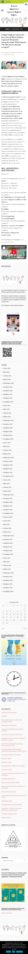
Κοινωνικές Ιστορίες (6, 769)
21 (21, 617)
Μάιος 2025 (6, 409)
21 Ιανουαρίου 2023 (8, 54)
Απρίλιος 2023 (7, 487)
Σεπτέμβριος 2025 (8, 401)
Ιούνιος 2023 (6, 480)
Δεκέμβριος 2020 (8, 580)
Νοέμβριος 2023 (7, 468)
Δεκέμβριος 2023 (8, 465)
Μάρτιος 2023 (7, 491)
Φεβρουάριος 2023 (8, 494)
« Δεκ (2, 628)
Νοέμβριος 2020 (7, 584)
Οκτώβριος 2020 (7, 587)
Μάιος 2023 (6, 483)
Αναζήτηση (4, 857)
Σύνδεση (8, 1)
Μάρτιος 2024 (7, 454)
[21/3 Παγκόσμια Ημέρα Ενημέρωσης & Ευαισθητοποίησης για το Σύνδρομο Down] (14, 664)
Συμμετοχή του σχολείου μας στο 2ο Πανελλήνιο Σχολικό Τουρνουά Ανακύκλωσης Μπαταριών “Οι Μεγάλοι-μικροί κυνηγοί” (13, 40)
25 (10, 620)
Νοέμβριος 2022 (7, 506)
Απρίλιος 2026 (7, 375)
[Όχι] (26, 947)
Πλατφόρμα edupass (6, 801)
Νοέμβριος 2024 (7, 431)
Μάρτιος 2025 (7, 416)
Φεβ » (25, 628)
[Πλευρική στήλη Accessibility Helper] (26, 4)
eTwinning (4, 716)
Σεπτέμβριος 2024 (8, 439)
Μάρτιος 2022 (7, 532)
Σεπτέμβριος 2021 (8, 554)
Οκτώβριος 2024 (7, 435)
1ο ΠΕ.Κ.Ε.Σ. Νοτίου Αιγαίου (9, 712)
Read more (19, 951)
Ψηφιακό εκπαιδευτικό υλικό (9, 813)
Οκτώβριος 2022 (7, 509)
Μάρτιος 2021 (7, 569)
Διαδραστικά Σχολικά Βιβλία (9, 725)
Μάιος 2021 (6, 561)
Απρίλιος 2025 (7, 413)
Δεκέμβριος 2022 (8, 502)
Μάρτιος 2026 (7, 379)
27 (17, 620)
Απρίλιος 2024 (7, 450)
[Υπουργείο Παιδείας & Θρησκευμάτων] (14, 701)
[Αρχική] (2, 2)
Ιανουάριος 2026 (7, 387)
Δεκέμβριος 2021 (8, 543)
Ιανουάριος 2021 (7, 576)
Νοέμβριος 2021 (7, 547)
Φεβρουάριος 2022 (8, 535)
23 (3, 620)
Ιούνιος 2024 (6, 442)
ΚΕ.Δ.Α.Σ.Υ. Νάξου (6, 758)
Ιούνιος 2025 (6, 405)
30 (3, 623)
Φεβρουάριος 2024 (8, 457)
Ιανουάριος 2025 (7, 424)
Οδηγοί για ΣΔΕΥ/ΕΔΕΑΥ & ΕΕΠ (10, 782)
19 (14, 617)
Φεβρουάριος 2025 (8, 420)
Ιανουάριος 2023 (7, 498)
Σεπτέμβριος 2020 (8, 591)
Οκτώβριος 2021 (7, 550)
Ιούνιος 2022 (6, 520)
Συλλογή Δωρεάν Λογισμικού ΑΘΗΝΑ (11, 804)
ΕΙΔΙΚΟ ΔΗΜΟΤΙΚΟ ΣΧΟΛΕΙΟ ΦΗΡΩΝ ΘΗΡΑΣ (12, 52)
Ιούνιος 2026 (6, 368)
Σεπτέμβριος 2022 (8, 513)
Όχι (13, 951)
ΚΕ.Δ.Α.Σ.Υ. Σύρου (6, 762)
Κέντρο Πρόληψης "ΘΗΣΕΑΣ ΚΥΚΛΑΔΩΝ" (13, 765)
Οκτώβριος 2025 (7, 398)
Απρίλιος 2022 (7, 528)
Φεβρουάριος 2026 (8, 383)
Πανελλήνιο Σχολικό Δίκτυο (8, 791)
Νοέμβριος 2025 (7, 394)
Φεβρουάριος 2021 (8, 573)
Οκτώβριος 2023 (7, 472)
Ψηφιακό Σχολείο (6, 817)
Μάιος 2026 (6, 372)
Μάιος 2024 (6, 446)
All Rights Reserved (6, 913)
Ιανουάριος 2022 (7, 539)
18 (10, 617)
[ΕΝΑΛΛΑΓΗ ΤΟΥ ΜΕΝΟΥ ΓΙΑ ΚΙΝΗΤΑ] (2, 10)
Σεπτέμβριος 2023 (8, 476)
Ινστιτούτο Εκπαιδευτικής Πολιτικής (11, 754)
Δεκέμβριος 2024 (8, 428)
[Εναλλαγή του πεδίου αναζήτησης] (26, 10)
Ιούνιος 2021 (6, 558)
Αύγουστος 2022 (7, 517)
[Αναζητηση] (24, 860)
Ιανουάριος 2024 (7, 461)
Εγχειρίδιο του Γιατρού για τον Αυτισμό (11, 734)
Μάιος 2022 (6, 524)
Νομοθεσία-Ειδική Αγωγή (8, 778)
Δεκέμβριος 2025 (8, 390)
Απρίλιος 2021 (7, 565)
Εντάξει (8, 951)
